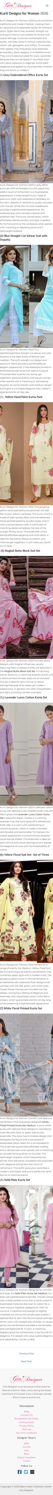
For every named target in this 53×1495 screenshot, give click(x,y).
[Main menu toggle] (47, 6)
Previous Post (26, 1353)
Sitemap (26, 1429)
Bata (26, 1454)
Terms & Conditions (26, 1433)
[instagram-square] (33, 1472)
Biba (26, 1443)
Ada (26, 1450)
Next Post (26, 1361)
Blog (26, 1411)
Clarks (26, 1461)
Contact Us (26, 1415)
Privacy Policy (26, 1426)
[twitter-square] (26, 1472)
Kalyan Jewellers (26, 1457)
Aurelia (26, 1447)
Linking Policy (26, 1422)
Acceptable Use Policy (26, 1418)
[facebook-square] (20, 1472)
